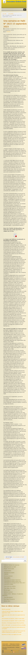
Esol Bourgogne (8, 597)
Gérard (8, 31)
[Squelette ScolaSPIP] (24, 648)
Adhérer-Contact (8, 592)
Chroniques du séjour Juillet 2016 (12, 581)
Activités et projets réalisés (9, 573)
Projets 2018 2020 (9, 568)
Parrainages (7, 590)
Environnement (8, 576)
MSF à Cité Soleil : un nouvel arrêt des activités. (14, 625)
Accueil (4, 13)
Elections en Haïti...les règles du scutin (11, 634)
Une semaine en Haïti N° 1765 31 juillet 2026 (13, 620)
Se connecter (6, 650)
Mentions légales (7, 652)
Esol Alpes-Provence (9, 599)
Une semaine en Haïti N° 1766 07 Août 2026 (13, 618)
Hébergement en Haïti (10, 567)
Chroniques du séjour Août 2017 (12, 579)
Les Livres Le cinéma (9, 586)
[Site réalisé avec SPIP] (23, 645)
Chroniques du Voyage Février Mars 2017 (14, 582)
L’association (7, 570)
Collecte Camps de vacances (11, 565)
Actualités (10, 13)
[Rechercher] (25, 561)
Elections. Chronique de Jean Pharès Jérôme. (13, 623)
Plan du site (15, 650)
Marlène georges (6, 609)
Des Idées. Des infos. (10, 588)
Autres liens (7, 601)
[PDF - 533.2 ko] (15, 235)
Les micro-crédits (8, 584)
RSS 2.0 (16, 652)
